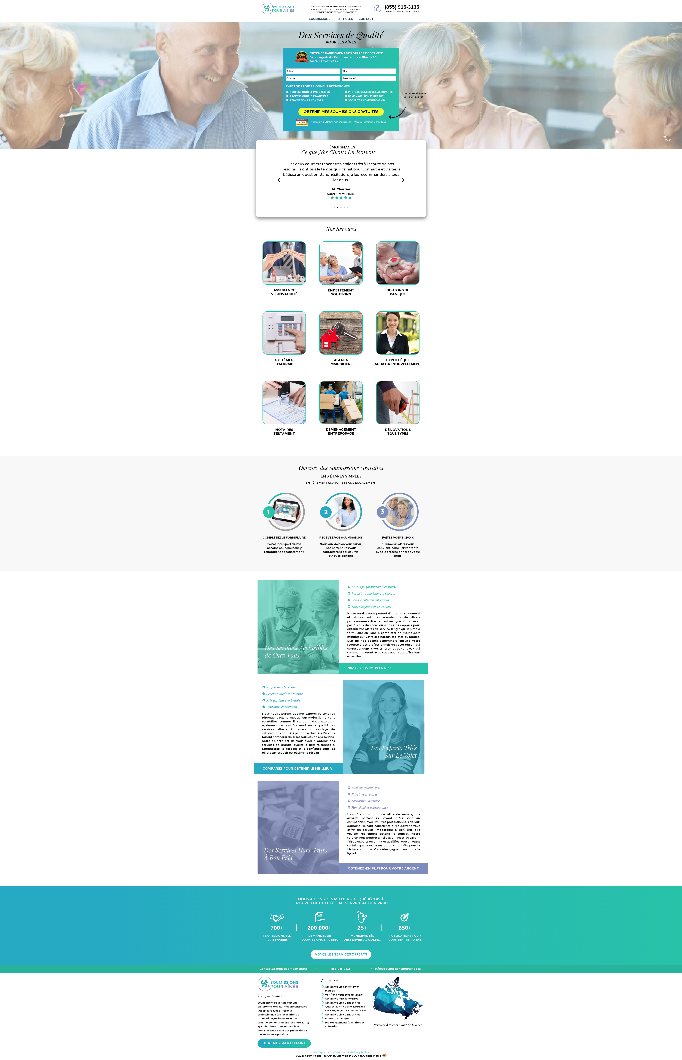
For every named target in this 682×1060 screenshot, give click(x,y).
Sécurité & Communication (366, 100)
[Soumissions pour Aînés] (278, 9)
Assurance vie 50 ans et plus (342, 1002)
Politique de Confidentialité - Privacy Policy (341, 1052)
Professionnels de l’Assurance (370, 91)
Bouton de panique (337, 1018)
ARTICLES (345, 19)
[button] (279, 180)
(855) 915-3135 (402, 7)
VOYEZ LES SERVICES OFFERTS (341, 954)
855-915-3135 (341, 968)
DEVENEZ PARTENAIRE (284, 1043)
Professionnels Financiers (309, 96)
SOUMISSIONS (320, 19)
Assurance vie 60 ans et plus (342, 1014)
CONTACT (366, 19)
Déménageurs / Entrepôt (365, 96)
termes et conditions (376, 122)
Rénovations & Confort (306, 100)
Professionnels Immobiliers (310, 91)
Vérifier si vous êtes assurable (344, 994)
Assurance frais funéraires (341, 998)
